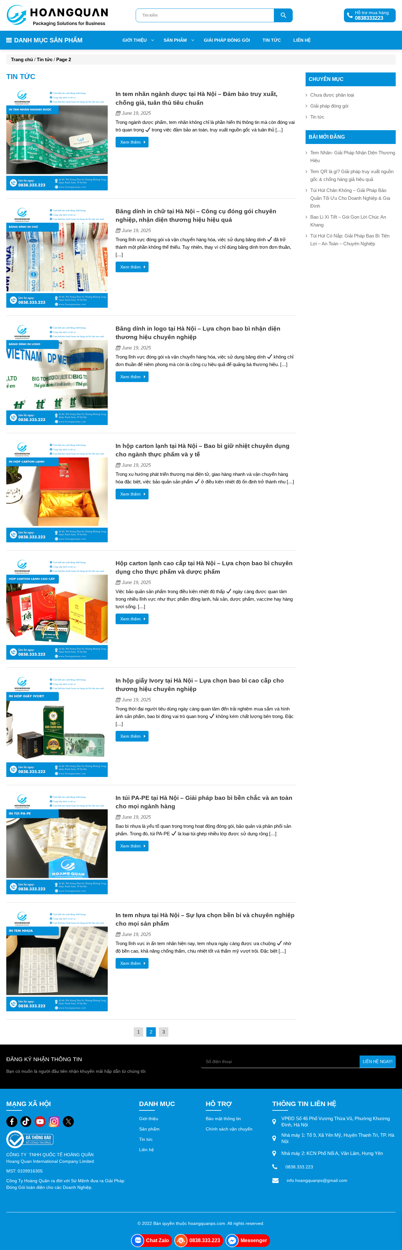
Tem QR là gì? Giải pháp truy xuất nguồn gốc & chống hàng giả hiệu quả (352, 175)
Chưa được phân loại (332, 95)
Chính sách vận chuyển (229, 1128)
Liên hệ (302, 40)
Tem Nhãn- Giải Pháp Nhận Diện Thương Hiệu (352, 156)
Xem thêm (130, 142)
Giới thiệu (134, 40)
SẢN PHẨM (175, 40)
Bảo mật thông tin (223, 1118)
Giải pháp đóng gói (227, 40)
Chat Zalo (157, 1240)
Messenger (254, 1240)
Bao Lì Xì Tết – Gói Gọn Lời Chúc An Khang (348, 220)
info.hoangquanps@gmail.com (317, 1180)
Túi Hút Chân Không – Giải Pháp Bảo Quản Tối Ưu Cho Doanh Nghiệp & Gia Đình (350, 198)
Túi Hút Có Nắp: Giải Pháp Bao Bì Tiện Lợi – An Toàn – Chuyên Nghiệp (349, 239)
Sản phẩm (150, 1128)
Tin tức (272, 40)
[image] (57, 139)
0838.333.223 (299, 1166)
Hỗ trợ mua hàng (366, 14)
